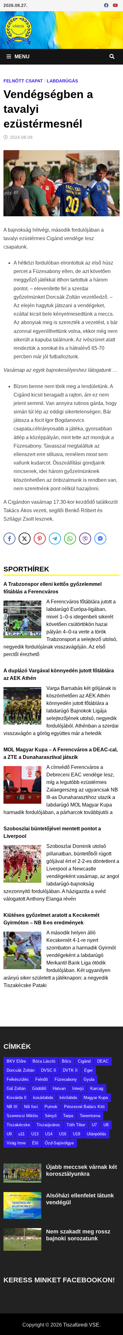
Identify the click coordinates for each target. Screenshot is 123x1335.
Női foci (31, 1106)
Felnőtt (41, 1079)
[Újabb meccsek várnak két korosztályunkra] (22, 1167)
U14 (48, 1134)
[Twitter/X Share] (25, 538)
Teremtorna (90, 1115)
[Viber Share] (85, 538)
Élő (35, 1143)
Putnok (50, 1106)
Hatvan (59, 1088)
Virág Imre (16, 1143)
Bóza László (43, 1061)
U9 (9, 1134)
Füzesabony (66, 1079)
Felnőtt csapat (23, 80)
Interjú (78, 1088)
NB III (12, 1106)
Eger (88, 1070)
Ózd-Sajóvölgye (59, 1143)
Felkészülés (18, 1079)
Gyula (89, 1079)
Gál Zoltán (16, 1088)
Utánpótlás (96, 1134)
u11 (21, 1134)
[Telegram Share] (55, 538)
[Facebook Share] (9, 538)
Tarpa (68, 1115)
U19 (76, 1134)
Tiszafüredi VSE (81, 1324)
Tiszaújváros (48, 1124)
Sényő (50, 1115)
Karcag (96, 1088)
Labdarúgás (62, 80)
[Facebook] (106, 5)
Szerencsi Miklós (22, 1115)
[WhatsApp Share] (70, 538)
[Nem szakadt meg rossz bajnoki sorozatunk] (22, 1231)
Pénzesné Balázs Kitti (84, 1106)
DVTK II (70, 1070)
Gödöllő (39, 1088)
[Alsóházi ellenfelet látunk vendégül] (22, 1195)
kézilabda (68, 1097)
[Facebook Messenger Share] (100, 538)
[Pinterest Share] (40, 538)
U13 (34, 1134)
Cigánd (84, 1061)
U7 (94, 1124)
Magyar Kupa (96, 1097)
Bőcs (66, 1061)
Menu (21, 56)
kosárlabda (43, 1097)
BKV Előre (16, 1061)
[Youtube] (115, 5)
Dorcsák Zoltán (20, 1070)
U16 (62, 1134)
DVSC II (48, 1070)
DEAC (102, 1061)
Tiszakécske (18, 1124)
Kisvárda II (16, 1097)
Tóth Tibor (76, 1124)
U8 (105, 1124)
